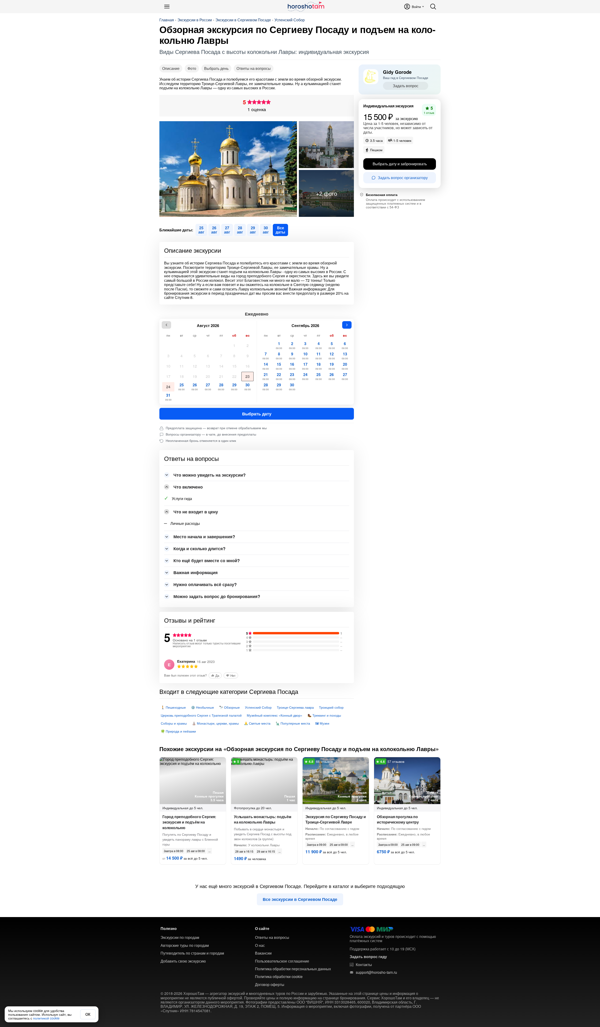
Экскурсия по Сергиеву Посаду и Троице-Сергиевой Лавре (335, 819)
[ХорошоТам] (306, 6)
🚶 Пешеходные (173, 707)
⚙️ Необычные (202, 707)
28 (221, 386)
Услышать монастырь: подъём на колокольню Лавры (262, 819)
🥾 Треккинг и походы (324, 715)
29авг (253, 230)
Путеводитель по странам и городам (192, 953)
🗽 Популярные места (293, 723)
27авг (227, 230)
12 (195, 366)
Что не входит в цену (195, 512)
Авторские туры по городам (185, 945)
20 (208, 376)
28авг (240, 230)
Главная (166, 20)
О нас (260, 945)
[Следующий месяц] (347, 325)
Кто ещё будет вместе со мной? (206, 560)
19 (195, 376)
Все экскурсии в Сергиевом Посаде (300, 899)
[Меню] (167, 6)
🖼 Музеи (322, 723)
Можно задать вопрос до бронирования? (216, 596)
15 (234, 366)
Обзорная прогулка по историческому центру (398, 819)
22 (234, 376)
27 (208, 386)
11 (182, 366)
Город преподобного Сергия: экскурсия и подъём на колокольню (189, 822)
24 (168, 386)
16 (247, 366)
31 (168, 396)
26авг (214, 230)
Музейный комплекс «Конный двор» (274, 715)
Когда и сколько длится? (199, 548)
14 (221, 366)
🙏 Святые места (257, 723)
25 (181, 386)
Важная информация (195, 572)
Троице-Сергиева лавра (295, 707)
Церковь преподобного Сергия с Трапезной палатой (201, 715)
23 (247, 376)
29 (234, 386)
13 (208, 366)
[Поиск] (433, 6)
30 (247, 386)
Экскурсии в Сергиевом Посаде (243, 20)
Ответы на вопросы (253, 68)
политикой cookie (46, 1018)
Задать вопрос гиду (368, 957)
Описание (171, 68)
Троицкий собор (331, 707)
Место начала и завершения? (204, 537)
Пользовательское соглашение (282, 961)
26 (194, 386)
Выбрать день (216, 68)
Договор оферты (269, 984)
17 (168, 376)
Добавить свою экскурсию (183, 961)
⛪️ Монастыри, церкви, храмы (215, 723)
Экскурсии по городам (180, 937)
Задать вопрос (405, 85)
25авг (201, 230)
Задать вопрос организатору (403, 177)
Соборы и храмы (174, 723)
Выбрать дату (256, 414)
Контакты (364, 965)
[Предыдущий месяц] (166, 325)
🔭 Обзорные (229, 707)
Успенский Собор (289, 20)
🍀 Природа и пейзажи (178, 731)
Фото (192, 68)
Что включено (188, 487)
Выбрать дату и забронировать (400, 164)
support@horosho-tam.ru (376, 972)
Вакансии (263, 953)
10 (168, 366)
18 (182, 376)
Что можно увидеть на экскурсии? (209, 475)
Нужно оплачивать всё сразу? (205, 584)
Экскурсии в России (194, 20)
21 (221, 376)
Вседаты (280, 230)
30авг (266, 230)
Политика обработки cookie (279, 976)
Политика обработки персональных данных (293, 969)
